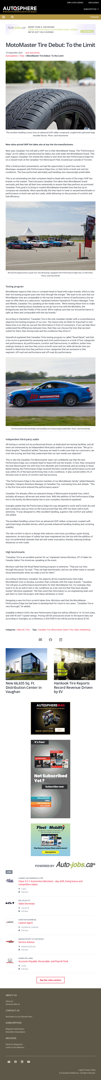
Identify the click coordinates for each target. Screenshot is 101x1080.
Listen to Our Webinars (15, 1047)
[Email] (9, 1062)
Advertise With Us (13, 1004)
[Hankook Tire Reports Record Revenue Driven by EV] (74, 664)
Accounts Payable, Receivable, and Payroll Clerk (43, 961)
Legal (81, 1070)
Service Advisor (26, 942)
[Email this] (40, 639)
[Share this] (51, 639)
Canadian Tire (44, 630)
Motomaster (56, 630)
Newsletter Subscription (15, 1032)
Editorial (20, 630)
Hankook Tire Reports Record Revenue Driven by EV (73, 687)
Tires (21, 55)
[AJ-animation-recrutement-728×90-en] (50, 34)
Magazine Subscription (15, 1029)
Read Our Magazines (14, 1044)
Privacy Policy (89, 1070)
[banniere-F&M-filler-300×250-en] (50, 855)
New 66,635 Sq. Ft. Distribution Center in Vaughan (24, 687)
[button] (98, 9)
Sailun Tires (68, 630)
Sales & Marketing (82, 630)
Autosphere (11, 55)
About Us (9, 1001)
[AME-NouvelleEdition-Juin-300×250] (50, 734)
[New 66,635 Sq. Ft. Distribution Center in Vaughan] (26, 664)
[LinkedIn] (22, 1062)
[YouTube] (28, 1062)
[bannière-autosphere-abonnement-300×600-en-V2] (50, 817)
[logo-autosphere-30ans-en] (19, 9)
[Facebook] (15, 1062)
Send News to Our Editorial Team (19, 1017)
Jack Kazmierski (32, 53)
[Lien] (50, 865)
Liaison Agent (25, 922)
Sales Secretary (26, 903)
